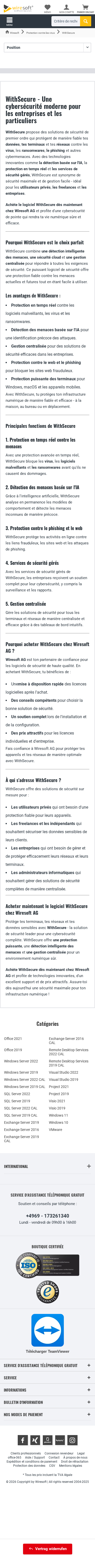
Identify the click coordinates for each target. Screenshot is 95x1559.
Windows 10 (58, 1122)
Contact (54, 1457)
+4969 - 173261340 (47, 1216)
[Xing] (35, 1440)
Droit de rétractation (74, 1461)
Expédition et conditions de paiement (32, 1461)
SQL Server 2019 (17, 1101)
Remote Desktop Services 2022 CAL (68, 1052)
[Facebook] (23, 1440)
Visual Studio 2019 (63, 1079)
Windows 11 (58, 1115)
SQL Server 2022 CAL (20, 1108)
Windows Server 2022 (21, 1061)
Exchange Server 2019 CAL (21, 1139)
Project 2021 (59, 1087)
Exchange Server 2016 (21, 1130)
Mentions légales (70, 1466)
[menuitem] (85, 9)
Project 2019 (59, 1094)
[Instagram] (72, 1440)
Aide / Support (35, 1457)
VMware (55, 1130)
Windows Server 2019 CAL (24, 1087)
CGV (52, 1466)
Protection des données (29, 1466)
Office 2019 (13, 1050)
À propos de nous (75, 1457)
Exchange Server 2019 (21, 1122)
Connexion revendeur (59, 1453)
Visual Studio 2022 (63, 1072)
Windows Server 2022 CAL (24, 1079)
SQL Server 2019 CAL (20, 1115)
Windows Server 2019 (21, 1072)
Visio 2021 (57, 1101)
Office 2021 (13, 1039)
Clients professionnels (26, 1453)
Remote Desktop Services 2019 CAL (68, 1063)
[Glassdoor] (48, 1440)
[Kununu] (60, 1440)
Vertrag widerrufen (51, 1548)
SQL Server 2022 (17, 1094)
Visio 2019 (57, 1108)
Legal (81, 1453)
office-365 (14, 1457)
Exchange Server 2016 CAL (66, 1041)
